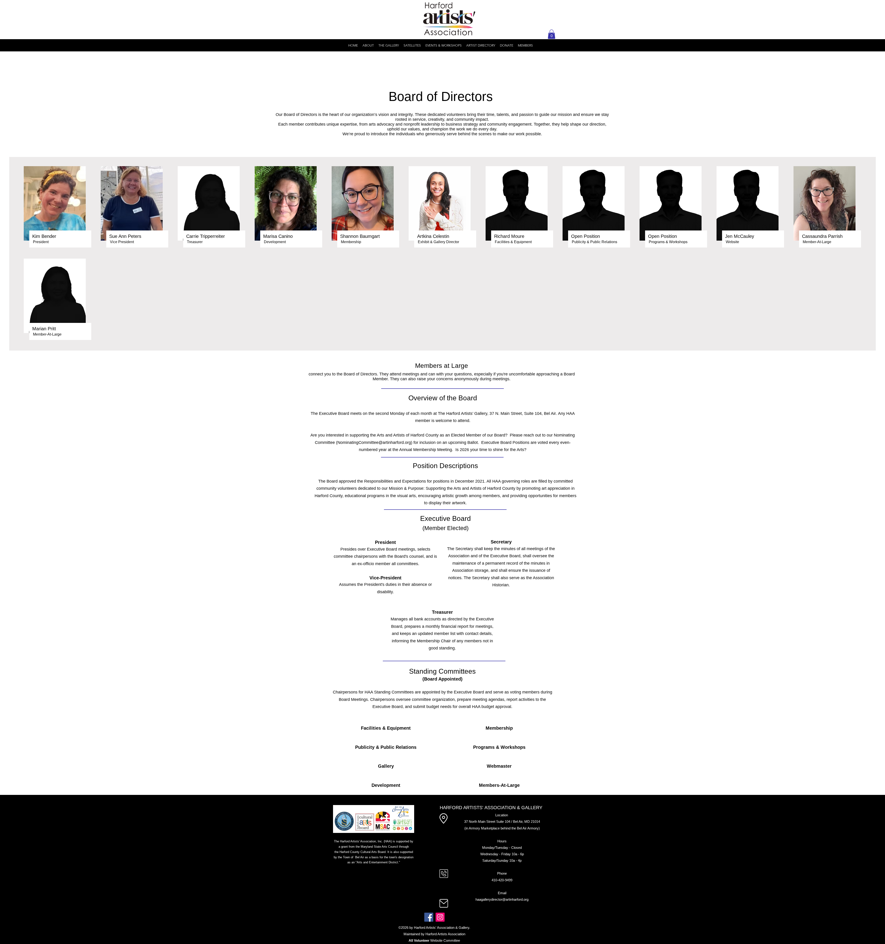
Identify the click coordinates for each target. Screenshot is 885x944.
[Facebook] (428, 917)
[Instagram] (440, 917)
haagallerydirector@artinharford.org (501, 899)
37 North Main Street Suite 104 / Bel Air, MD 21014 (502, 821)
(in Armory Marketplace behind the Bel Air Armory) (502, 828)
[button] (551, 34)
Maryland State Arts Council (379, 846)
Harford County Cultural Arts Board (362, 852)
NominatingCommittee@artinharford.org (374, 442)
